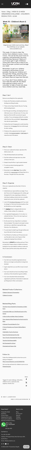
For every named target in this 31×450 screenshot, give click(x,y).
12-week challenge (11, 380)
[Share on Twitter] (26, 382)
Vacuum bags (24, 119)
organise (5, 383)
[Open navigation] (2, 4)
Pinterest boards (7, 366)
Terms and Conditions (6, 419)
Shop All (18, 415)
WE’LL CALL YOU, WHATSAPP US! (10, 424)
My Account (19, 413)
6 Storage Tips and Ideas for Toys (11, 324)
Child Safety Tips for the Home (10, 332)
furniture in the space (15, 202)
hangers (15, 126)
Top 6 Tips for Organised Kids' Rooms (12, 337)
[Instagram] (8, 444)
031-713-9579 (6, 434)
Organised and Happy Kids (9, 346)
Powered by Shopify (14, 446)
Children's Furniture (7, 295)
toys (13, 383)
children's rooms (7, 381)
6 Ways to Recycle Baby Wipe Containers (13, 316)
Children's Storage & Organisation (11, 292)
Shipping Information (6, 417)
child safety (19, 380)
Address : (3, 436)
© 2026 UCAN (5, 446)
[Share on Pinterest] (26, 386)
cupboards (13, 381)
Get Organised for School (9, 343)
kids (18, 381)
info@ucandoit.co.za (10, 440)
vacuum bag (14, 172)
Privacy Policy (4, 415)
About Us (18, 419)
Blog (8, 12)
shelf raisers (24, 133)
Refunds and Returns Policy (8, 420)
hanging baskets (15, 133)
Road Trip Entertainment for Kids (11, 335)
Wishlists (18, 417)
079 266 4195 (8, 428)
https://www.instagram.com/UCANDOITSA (13, 361)
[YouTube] (5, 444)
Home (3, 12)
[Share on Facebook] (26, 379)
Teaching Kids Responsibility (10, 340)
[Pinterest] (3, 444)
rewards (9, 383)
